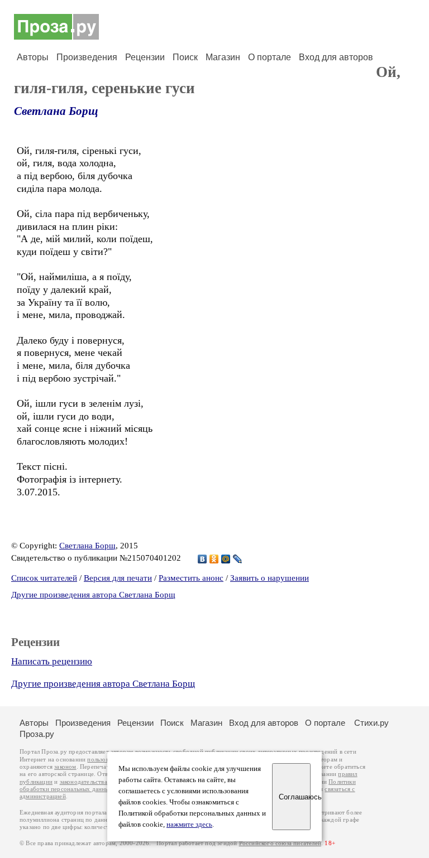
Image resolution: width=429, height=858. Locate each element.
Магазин (223, 57)
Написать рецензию (51, 661)
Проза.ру (37, 734)
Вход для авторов (336, 57)
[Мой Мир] (226, 559)
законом (65, 767)
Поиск (185, 57)
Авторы (33, 57)
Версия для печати (118, 577)
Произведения (86, 57)
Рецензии (145, 57)
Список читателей (44, 577)
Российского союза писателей (280, 843)
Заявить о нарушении (269, 577)
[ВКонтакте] (202, 559)
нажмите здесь (189, 824)
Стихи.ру (371, 722)
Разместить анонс (191, 577)
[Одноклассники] (214, 559)
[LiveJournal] (238, 559)
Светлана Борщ (56, 111)
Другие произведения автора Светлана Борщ (93, 594)
